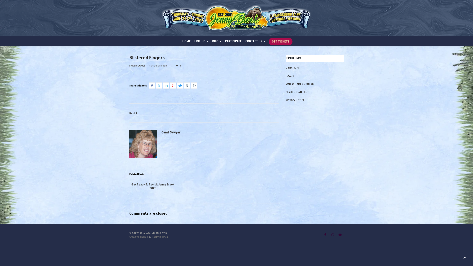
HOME (186, 41)
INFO (215, 41)
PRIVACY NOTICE (295, 100)
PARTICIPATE (233, 41)
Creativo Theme (138, 236)
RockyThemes (160, 236)
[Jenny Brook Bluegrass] (236, 18)
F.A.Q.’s (290, 75)
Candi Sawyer (138, 65)
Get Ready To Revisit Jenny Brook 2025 (152, 186)
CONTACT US (253, 41)
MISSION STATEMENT (297, 92)
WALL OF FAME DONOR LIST (301, 84)
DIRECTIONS (293, 67)
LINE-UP (199, 41)
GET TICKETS (281, 41)
